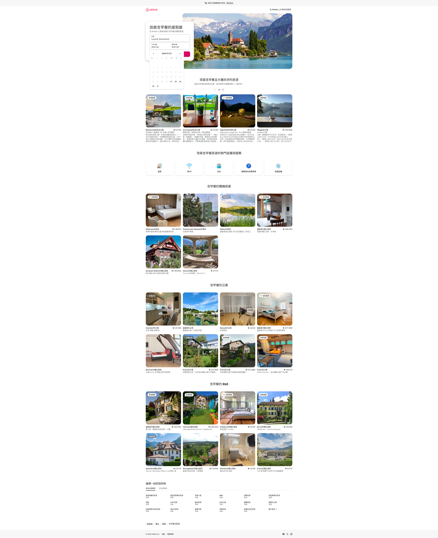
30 (153, 86)
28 (176, 81)
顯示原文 (230, 3)
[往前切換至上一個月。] (153, 53)
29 (180, 81)
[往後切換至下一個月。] (180, 53)
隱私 (163, 534)
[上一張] (215, 90)
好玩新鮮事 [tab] (163, 488)
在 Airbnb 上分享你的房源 (280, 9)
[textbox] (159, 47)
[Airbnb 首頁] (151, 9)
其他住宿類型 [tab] (150, 488)
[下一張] (223, 90)
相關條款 (170, 534)
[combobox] (169, 39)
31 (157, 86)
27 (171, 81)
